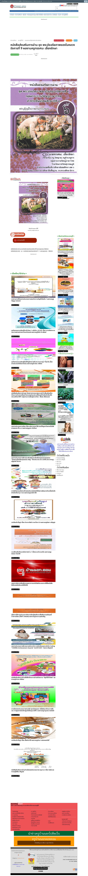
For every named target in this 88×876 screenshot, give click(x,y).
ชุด (21, 251)
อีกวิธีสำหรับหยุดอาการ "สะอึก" (65, 432)
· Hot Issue (14, 824)
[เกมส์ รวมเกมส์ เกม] (59, 14)
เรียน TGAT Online (60, 469)
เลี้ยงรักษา (50, 251)
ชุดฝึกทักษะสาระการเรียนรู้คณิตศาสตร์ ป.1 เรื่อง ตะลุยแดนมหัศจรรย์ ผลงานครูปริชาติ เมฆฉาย (65, 348)
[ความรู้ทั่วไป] (64, 14)
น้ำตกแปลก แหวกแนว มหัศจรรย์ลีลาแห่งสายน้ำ (65, 384)
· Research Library (16, 826)
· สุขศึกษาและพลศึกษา (35, 820)
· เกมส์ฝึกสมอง (51, 823)
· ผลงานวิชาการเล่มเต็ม (66, 823)
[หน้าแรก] (12, 14)
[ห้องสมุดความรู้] (31, 14)
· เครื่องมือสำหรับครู (65, 824)
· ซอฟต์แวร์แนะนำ (15, 820)
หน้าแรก (75, 40)
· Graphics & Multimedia (18, 817)
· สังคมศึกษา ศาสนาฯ (35, 822)
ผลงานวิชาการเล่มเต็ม (59, 40)
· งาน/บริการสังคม (51, 815)
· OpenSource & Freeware (18, 818)
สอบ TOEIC (59, 463)
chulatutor (59, 473)
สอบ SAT (58, 465)
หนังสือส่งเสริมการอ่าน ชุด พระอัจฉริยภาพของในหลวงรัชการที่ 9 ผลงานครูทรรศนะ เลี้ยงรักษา (30, 249)
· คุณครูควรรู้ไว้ (64, 819)
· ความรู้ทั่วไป (33, 811)
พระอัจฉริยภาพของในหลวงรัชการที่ (30, 251)
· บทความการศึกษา (65, 813)
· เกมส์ (49, 821)
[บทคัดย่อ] (54, 14)
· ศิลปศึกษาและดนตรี (35, 824)
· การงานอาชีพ (34, 826)
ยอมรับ (86, 1)
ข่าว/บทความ (69, 40)
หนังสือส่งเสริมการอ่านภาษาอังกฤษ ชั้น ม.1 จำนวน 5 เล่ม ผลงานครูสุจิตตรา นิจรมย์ (65, 291)
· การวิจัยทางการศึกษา (66, 815)
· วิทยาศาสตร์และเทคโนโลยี (36, 815)
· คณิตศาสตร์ (33, 813)
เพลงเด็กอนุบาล (60, 475)
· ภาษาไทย (33, 818)
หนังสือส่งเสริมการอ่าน (15, 251)
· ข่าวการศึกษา (51, 811)
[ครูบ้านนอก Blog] (24, 14)
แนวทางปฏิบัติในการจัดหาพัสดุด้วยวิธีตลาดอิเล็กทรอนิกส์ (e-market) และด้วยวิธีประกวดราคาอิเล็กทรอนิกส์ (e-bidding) (65, 418)
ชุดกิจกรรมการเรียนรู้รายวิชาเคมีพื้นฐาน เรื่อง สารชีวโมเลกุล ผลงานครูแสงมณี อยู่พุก (65, 310)
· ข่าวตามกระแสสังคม (52, 813)
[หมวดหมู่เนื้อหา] (39, 14)
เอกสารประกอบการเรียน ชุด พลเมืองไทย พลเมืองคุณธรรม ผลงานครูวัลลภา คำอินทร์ (66, 252)
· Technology (15, 811)
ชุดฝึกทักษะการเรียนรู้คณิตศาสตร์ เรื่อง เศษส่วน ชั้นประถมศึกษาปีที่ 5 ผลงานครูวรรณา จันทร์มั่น (65, 193)
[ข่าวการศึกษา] (18, 14)
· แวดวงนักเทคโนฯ (16, 829)
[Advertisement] (44, 28)
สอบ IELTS (59, 461)
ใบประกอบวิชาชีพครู (61, 458)
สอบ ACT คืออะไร (60, 471)
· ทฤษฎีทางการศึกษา (65, 811)
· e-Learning (15, 815)
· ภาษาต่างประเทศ (34, 817)
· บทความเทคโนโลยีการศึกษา (18, 813)
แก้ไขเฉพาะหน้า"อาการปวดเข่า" (66, 368)
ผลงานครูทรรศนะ (43, 251)
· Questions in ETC (16, 827)
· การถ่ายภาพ (14, 822)
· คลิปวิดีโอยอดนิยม (52, 817)
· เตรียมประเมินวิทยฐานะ (66, 821)
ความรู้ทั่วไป (20, 40)
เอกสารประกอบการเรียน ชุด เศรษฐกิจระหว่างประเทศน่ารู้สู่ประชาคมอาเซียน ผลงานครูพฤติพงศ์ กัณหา (65, 328)
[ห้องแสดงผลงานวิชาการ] (48, 14)
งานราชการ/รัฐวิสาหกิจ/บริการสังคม (33, 40)
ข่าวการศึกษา (13, 40)
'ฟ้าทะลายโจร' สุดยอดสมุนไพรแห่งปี (65, 400)
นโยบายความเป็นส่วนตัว (47, 1)
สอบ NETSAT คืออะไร (61, 459)
